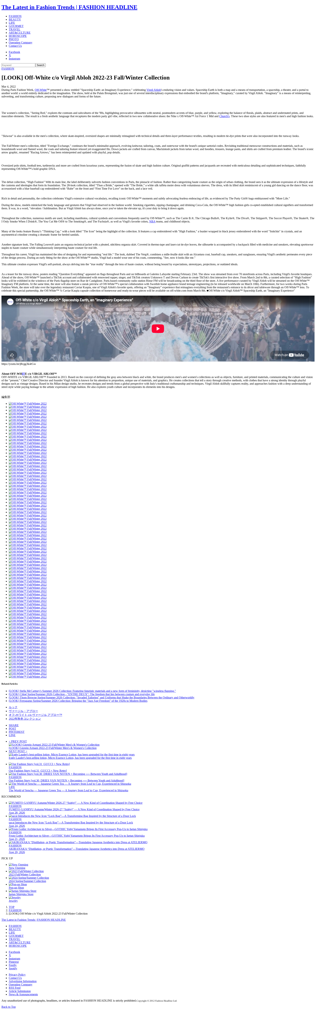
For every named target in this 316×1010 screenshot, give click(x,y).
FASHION (15, 16)
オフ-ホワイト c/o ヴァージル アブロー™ (35, 714)
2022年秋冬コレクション (25, 718)
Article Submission (20, 991)
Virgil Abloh (153, 89)
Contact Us (15, 45)
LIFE (12, 22)
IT (23, 373)
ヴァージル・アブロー (23, 711)
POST (12, 728)
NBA (152, 221)
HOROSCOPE (18, 35)
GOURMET (16, 26)
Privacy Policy (17, 974)
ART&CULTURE (20, 32)
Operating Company (20, 42)
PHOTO (14, 39)
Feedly (13, 965)
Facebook (14, 52)
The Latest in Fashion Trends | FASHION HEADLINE (69, 7)
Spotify (13, 968)
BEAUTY (15, 19)
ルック (13, 707)
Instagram (14, 58)
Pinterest (14, 961)
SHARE (14, 725)
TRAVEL (14, 29)
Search (40, 65)
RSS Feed (14, 987)
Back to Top (8, 1006)
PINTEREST (17, 731)
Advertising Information (23, 981)
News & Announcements (23, 994)
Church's (224, 116)
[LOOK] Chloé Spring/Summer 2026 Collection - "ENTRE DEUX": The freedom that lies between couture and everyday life (82, 694)
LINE (12, 735)
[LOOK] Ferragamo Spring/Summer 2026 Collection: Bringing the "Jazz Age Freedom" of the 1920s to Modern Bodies (78, 700)
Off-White (41, 89)
